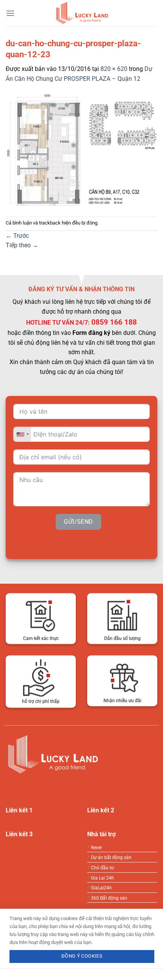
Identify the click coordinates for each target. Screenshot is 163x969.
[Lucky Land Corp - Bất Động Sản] (81, 13)
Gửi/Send (78, 521)
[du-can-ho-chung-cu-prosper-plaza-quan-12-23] (81, 149)
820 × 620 (113, 68)
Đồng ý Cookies (81, 956)
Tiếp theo (22, 245)
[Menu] (10, 13)
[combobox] (22, 434)
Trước (17, 235)
